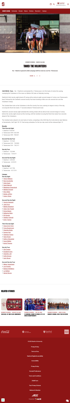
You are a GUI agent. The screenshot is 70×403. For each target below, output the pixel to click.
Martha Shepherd (8, 206)
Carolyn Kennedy (8, 202)
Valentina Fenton (8, 234)
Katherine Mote (8, 213)
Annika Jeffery (7, 194)
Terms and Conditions (35, 376)
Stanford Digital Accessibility (35, 356)
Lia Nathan (6, 271)
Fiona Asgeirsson (8, 228)
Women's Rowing (30, 62)
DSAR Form (35, 380)
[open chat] (67, 400)
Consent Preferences (35, 371)
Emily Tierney (7, 220)
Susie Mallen (7, 241)
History (31, 11)
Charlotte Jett (7, 254)
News (26, 11)
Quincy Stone (7, 196)
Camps (44, 11)
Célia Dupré (6, 183)
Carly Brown (6, 258)
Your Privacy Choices (35, 385)
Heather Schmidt (8, 217)
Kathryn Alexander (8, 239)
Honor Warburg (8, 179)
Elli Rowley (6, 215)
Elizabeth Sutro (7, 252)
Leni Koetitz (7, 266)
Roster (21, 11)
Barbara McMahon (8, 269)
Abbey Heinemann (9, 264)
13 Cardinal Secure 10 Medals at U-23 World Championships (34, 315)
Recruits (37, 11)
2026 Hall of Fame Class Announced (11, 314)
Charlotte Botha (8, 230)
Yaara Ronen (7, 237)
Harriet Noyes (7, 273)
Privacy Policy (35, 346)
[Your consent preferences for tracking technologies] (3, 400)
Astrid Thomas (7, 243)
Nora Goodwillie (8, 181)
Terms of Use (35, 351)
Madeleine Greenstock (10, 187)
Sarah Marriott (7, 185)
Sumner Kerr (7, 232)
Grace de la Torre (9, 226)
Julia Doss (6, 204)
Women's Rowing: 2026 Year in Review (58, 314)
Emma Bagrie (7, 211)
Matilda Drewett (8, 189)
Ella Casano (7, 249)
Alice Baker (6, 192)
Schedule (14, 11)
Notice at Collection (35, 390)
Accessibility (35, 360)
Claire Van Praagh (8, 209)
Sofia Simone (7, 256)
